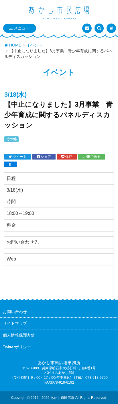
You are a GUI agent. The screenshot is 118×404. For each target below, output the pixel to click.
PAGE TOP (109, 387)
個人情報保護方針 (19, 335)
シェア (45, 156)
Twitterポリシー (17, 347)
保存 (68, 156)
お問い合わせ (15, 311)
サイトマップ (15, 323)
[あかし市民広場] (59, 13)
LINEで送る (91, 156)
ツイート (19, 156)
